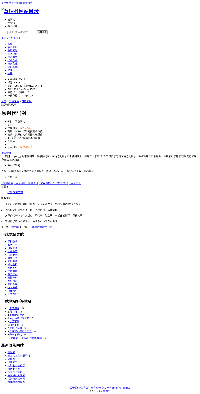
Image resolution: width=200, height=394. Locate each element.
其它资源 (13, 254)
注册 (10, 73)
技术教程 (13, 287)
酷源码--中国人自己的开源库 (26, 338)
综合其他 (13, 67)
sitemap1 (116, 387)
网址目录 (13, 281)
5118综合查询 (59, 183)
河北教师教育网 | (17, 382)
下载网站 (27, 101)
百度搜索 (7, 183)
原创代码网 (15, 328)
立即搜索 (42, 32)
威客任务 (13, 245)
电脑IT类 (12, 258)
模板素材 (13, 290)
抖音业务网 (14, 368)
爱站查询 (45, 183)
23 (10, 38)
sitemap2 (126, 387)
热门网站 (13, 47)
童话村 (106, 391)
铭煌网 (11, 359)
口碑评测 (13, 248)
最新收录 (27, 2)
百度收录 (32, 183)
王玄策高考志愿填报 (19, 355)
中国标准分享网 (16, 375)
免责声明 (107, 387)
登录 (10, 70)
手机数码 (13, 241)
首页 (10, 44)
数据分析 (13, 277)
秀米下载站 (15, 334)
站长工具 (75, 183)
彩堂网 (11, 352)
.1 (2, 38)
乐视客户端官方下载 (40, 227)
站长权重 (20, 183)
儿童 (6, 38)
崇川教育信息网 (16, 378)
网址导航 (13, 284)
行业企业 (13, 60)
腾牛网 (15, 227)
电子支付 (13, 274)
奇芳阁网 (14, 308)
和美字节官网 (15, 372)
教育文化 (13, 63)
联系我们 (85, 387)
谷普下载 (14, 321)
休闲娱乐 (13, 53)
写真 (18, 38)
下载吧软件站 (16, 315)
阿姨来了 (13, 362)
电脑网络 (13, 50)
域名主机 (13, 264)
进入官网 (6, 153)
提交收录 (6, 2)
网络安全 (13, 267)
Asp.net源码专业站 (19, 318)
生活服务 (13, 57)
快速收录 (17, 2)
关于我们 (75, 387)
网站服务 (13, 261)
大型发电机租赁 (16, 365)
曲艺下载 (14, 324)
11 (13, 38)
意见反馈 (96, 387)
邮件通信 (13, 271)
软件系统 (13, 251)
